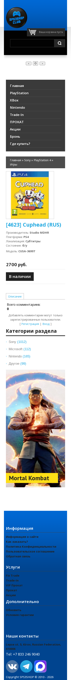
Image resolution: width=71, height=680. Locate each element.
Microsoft (20, 349)
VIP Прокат (14, 585)
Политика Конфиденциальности (31, 546)
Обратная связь (18, 556)
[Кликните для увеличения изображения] (30, 195)
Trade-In (12, 580)
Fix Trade (12, 575)
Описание (15, 296)
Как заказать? (17, 541)
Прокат (11, 590)
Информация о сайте (22, 537)
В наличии (20, 276)
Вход (46, 324)
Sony (18, 342)
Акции (11, 595)
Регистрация (30, 324)
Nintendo (19, 356)
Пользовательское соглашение (30, 551)
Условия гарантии (20, 615)
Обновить (13, 610)
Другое (17, 363)
